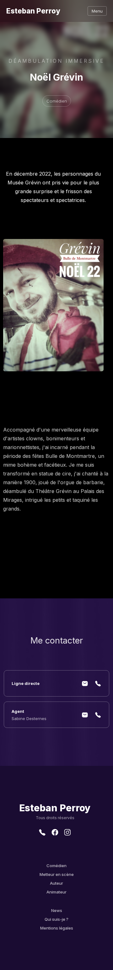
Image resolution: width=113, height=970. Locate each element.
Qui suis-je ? (56, 919)
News (56, 910)
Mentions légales (56, 927)
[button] (97, 11)
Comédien (56, 865)
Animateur (56, 891)
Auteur (56, 883)
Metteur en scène (57, 874)
